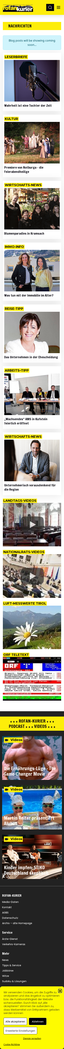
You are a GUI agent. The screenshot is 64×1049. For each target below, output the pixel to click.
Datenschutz (10, 918)
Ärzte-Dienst (10, 939)
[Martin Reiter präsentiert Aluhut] (32, 807)
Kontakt (7, 907)
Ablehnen (38, 1021)
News (5, 960)
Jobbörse (8, 970)
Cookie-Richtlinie (12, 1044)
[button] (60, 991)
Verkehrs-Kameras (13, 944)
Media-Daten (10, 902)
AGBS (5, 912)
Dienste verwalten (32, 1038)
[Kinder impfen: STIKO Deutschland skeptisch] (32, 857)
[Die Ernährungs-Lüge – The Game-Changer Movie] (32, 758)
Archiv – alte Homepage (17, 923)
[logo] (18, 7)
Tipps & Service (11, 965)
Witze (5, 976)
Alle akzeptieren (15, 1021)
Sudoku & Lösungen (14, 981)
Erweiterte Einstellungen (20, 1030)
